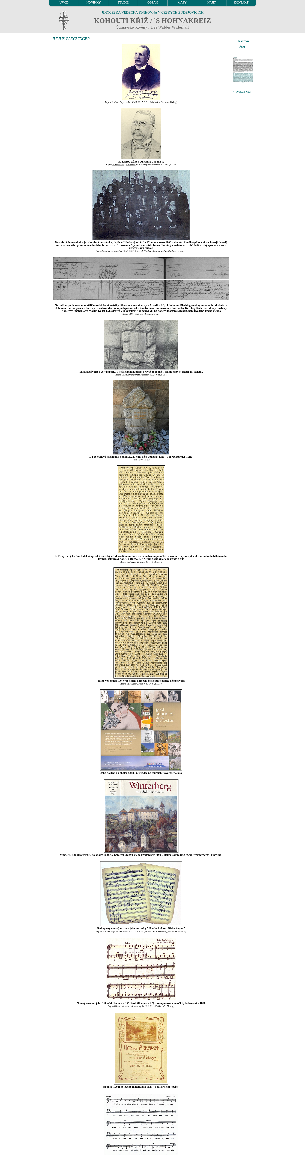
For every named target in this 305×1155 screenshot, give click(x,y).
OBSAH (152, 2)
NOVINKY (93, 2)
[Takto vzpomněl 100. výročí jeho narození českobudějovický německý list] (141, 623)
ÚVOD (63, 2)
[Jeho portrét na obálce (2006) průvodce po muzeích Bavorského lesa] (141, 730)
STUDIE (123, 2)
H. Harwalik (118, 164)
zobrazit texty (243, 91)
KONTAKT (241, 2)
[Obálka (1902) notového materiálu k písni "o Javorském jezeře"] (141, 1048)
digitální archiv (152, 314)
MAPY (182, 2)
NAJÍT (211, 2)
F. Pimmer (130, 164)
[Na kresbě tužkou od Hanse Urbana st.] (141, 133)
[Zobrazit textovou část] (243, 70)
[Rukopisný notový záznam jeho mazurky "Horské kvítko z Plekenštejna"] (141, 893)
